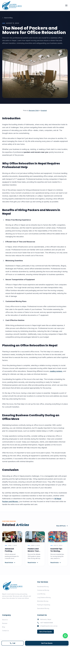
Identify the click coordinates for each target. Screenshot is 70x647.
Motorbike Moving (42, 601)
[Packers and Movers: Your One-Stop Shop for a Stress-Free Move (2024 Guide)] (35, 536)
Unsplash (44, 110)
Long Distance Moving (44, 597)
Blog (3, 627)
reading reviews (56, 371)
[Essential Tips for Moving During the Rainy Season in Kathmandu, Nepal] (58, 536)
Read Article (9, 562)
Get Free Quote (46, 643)
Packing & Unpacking (43, 605)
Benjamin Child (34, 110)
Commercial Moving (43, 590)
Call (13, 643)
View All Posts (61, 526)
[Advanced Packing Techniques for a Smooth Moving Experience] (12, 536)
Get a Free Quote (45, 632)
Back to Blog (8, 17)
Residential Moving (43, 586)
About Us (5, 619)
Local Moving (41, 594)
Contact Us (5, 630)
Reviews (4, 623)
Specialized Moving (43, 608)
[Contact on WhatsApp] (65, 635)
